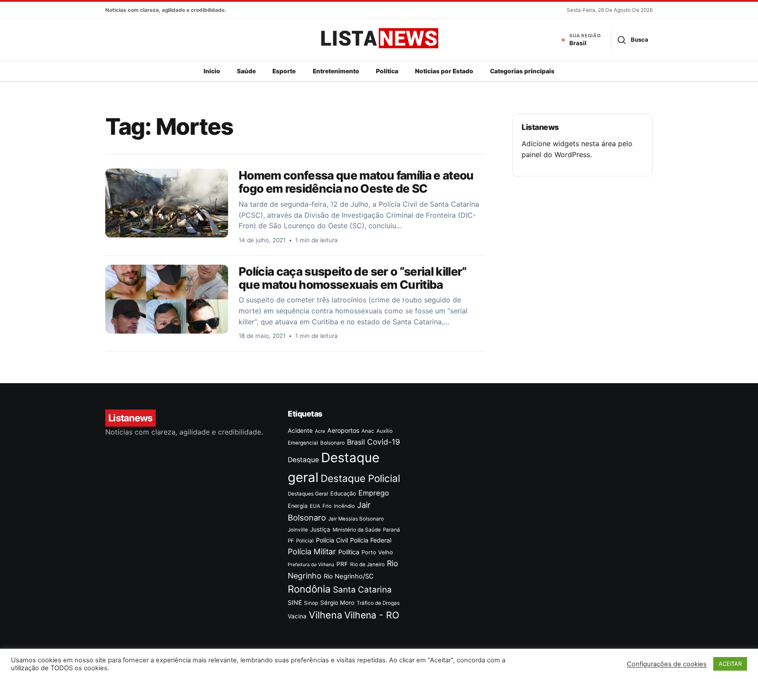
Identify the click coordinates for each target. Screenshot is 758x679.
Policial (305, 541)
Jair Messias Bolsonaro (356, 519)
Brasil (356, 442)
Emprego (373, 493)
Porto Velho (377, 552)
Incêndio (344, 506)
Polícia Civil (332, 540)
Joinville (298, 530)
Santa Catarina (362, 590)
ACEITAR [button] (730, 663)
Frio (327, 506)
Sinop (311, 603)
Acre (320, 431)
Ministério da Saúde (357, 530)
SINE (295, 602)
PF (291, 541)
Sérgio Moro (337, 602)
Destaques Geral (308, 494)
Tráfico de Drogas (378, 603)
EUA (315, 506)
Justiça (320, 529)
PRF (342, 564)
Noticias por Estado (444, 71)
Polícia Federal (370, 540)
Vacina (297, 616)
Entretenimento (336, 71)
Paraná (391, 530)
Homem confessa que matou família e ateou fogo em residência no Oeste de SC (356, 181)
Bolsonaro (332, 443)
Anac (367, 431)
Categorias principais (522, 71)
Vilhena (325, 615)
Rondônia (309, 589)
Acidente (300, 430)
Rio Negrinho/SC (349, 576)
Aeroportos (343, 430)
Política (387, 71)
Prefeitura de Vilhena (311, 565)
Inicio (212, 71)
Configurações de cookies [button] (667, 664)
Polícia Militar (312, 551)
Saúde (246, 71)
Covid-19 (383, 441)
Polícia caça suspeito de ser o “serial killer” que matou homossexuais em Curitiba (353, 277)
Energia (297, 506)
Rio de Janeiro (367, 564)
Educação (343, 493)
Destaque (303, 460)
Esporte (284, 71)
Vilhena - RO (371, 615)
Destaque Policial (360, 478)
